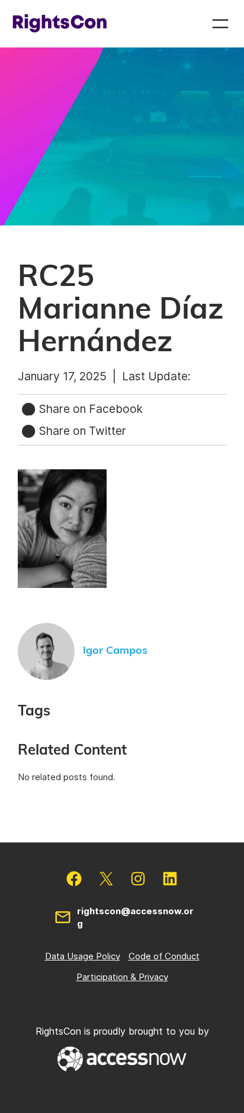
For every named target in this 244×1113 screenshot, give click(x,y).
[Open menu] (220, 24)
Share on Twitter (81, 431)
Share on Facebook (89, 409)
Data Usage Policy (82, 956)
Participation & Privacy (122, 976)
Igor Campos (115, 650)
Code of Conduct (164, 956)
